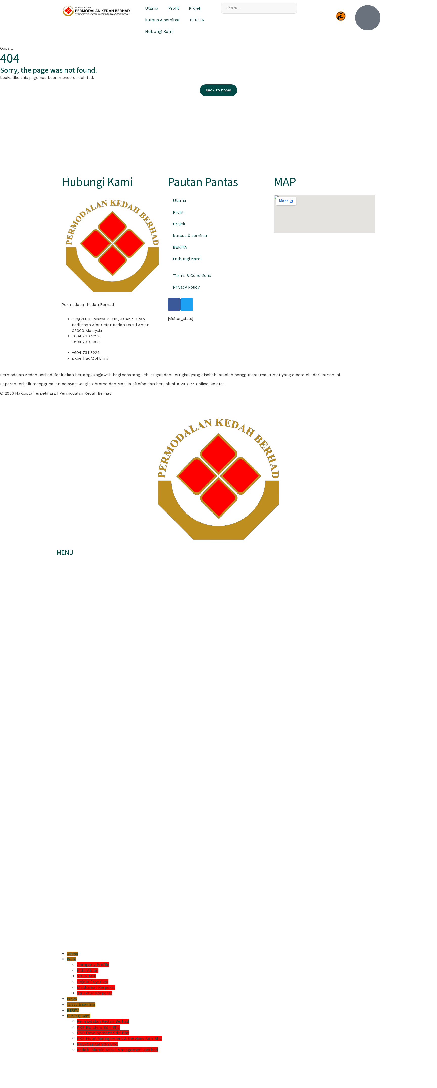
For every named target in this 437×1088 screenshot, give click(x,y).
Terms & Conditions (192, 275)
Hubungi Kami (159, 31)
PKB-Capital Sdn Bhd (97, 1044)
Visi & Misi (86, 976)
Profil (173, 8)
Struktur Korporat (94, 993)
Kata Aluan (87, 970)
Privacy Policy (186, 287)
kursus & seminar (162, 19)
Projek (195, 8)
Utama (151, 8)
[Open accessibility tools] (341, 16)
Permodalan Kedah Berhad (103, 1021)
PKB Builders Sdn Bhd (98, 1027)
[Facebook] (174, 304)
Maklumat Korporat (96, 987)
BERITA (197, 19)
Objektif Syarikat (92, 981)
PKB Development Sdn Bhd (103, 1032)
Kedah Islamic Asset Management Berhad (117, 1049)
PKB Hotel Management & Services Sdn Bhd (119, 1038)
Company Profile (93, 964)
